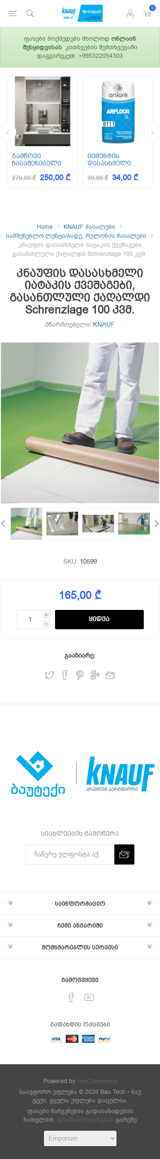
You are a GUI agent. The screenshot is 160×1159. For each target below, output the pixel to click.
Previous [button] (4, 523)
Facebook (65, 675)
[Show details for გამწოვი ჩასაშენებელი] (42, 111)
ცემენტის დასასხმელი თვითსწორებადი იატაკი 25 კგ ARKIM (116, 160)
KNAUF (104, 324)
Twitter (49, 675)
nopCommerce (97, 1081)
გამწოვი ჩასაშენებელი (36, 160)
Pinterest (80, 675)
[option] (42, 132)
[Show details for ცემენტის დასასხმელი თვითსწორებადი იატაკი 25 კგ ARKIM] (118, 111)
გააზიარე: (80, 655)
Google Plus (95, 675)
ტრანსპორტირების (85, 1120)
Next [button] (155, 523)
